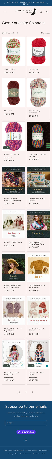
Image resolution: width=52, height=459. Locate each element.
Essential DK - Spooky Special (37, 155)
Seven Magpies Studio (16, 450)
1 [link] (19, 392)
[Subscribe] (44, 423)
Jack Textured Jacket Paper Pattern (37, 286)
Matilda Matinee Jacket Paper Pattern (13, 330)
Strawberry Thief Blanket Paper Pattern (12, 199)
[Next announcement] (47, 3)
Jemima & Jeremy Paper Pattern (38, 330)
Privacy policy (13, 454)
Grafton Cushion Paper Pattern (37, 199)
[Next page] (32, 392)
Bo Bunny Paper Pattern (13, 242)
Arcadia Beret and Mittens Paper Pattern (37, 243)
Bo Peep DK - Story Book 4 (36, 373)
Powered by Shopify (30, 450)
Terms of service (25, 454)
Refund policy (43, 450)
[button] (4, 12)
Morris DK (8, 111)
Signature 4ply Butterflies (34, 112)
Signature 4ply (9, 69)
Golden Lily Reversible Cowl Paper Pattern (12, 286)
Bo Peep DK (33, 69)
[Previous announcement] (4, 3)
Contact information (39, 454)
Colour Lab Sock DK (11, 154)
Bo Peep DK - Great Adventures (11, 373)
